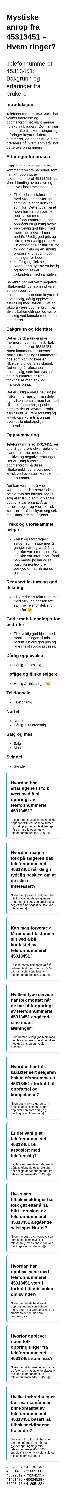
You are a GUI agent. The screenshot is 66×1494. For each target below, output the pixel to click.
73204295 (34, 1475)
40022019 (14, 1475)
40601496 (14, 1471)
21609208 (34, 1471)
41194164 (34, 1467)
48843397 (14, 1467)
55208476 (14, 1484)
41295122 (34, 1484)
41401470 (14, 1479)
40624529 (34, 1479)
